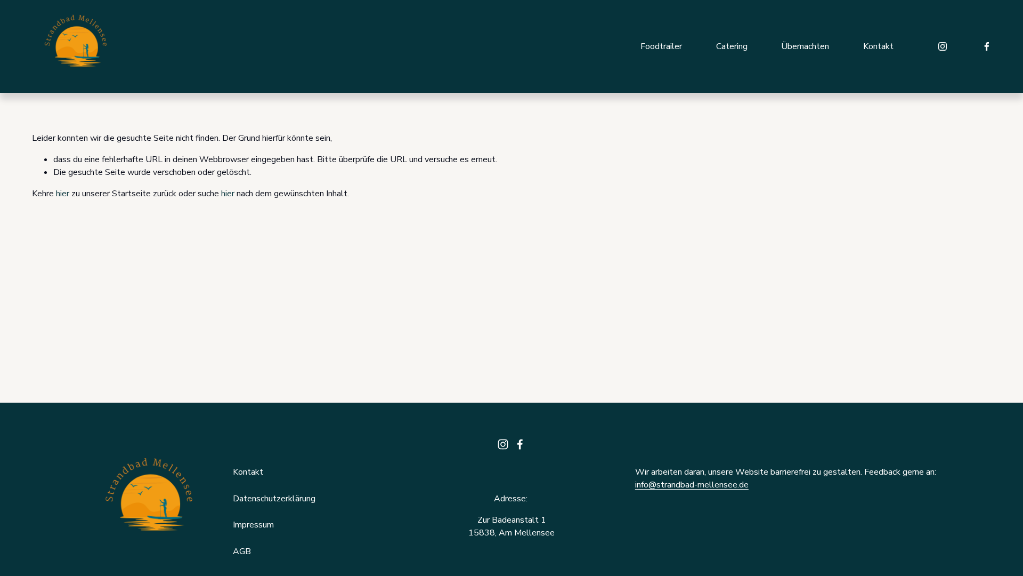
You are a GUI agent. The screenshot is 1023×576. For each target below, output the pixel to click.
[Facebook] (986, 46)
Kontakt (878, 46)
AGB (242, 551)
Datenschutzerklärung (274, 499)
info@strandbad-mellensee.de (692, 485)
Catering (732, 46)
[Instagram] (942, 46)
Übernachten (805, 46)
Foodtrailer (661, 46)
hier (62, 193)
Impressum (253, 525)
